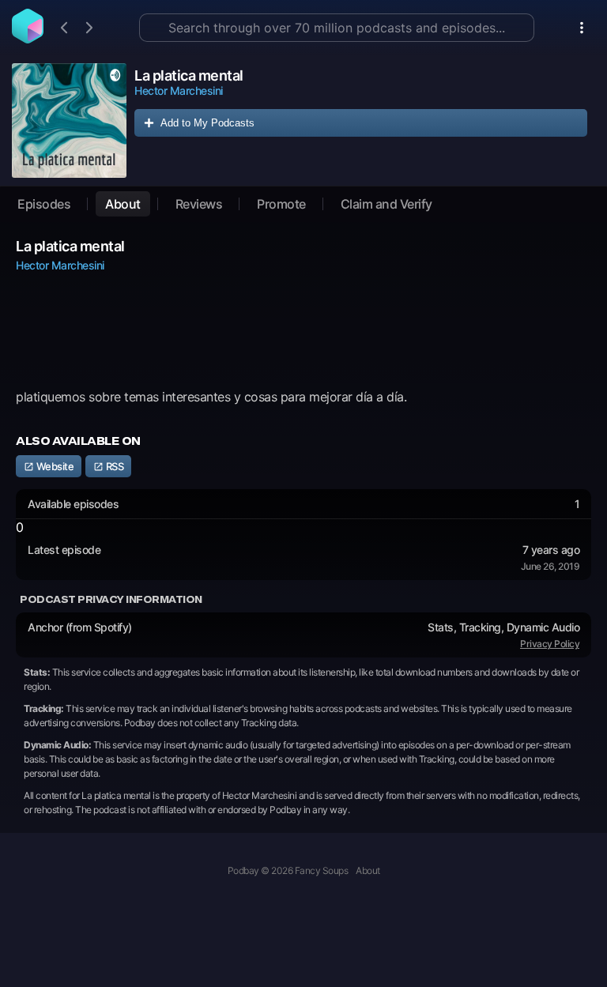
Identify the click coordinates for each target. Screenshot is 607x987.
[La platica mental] (69, 120)
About (123, 204)
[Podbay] (27, 39)
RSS (113, 466)
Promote (281, 204)
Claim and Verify (386, 204)
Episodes (43, 204)
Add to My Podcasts (207, 123)
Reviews (199, 204)
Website (54, 466)
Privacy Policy (549, 644)
